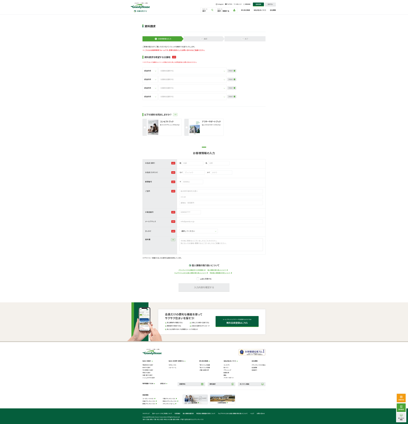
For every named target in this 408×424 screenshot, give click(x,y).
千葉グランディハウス (169, 399)
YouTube (229, 4)
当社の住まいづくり (260, 10)
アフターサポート (229, 378)
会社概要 (254, 367)
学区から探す (146, 373)
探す (205, 10)
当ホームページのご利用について (162, 413)
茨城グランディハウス (148, 401)
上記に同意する (205, 279)
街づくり (226, 367)
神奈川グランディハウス (170, 401)
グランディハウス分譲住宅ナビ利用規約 (191, 270)
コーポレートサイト (148, 399)
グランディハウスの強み (259, 365)
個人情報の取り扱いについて (217, 270)
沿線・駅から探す (147, 375)
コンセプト (227, 365)
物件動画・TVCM (147, 383)
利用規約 (177, 413)
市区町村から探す (147, 365)
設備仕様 (226, 373)
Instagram (221, 4)
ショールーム (172, 367)
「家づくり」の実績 (204, 365)
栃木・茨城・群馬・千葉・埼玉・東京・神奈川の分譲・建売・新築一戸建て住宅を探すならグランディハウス (173, 419)
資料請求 (212, 384)
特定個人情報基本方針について (220, 273)
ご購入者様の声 (204, 370)
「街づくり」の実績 (204, 367)
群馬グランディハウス (148, 404)
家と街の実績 (245, 10)
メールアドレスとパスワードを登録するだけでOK (237, 321)
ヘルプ (252, 413)
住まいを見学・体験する (176, 361)
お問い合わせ (261, 413)
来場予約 (182, 384)
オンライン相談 (244, 384)
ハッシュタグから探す (148, 378)
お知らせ (163, 383)
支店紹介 (254, 370)
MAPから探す (146, 367)
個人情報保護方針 (188, 413)
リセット (230, 71)
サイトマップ (146, 413)
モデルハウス (172, 365)
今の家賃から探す (147, 370)
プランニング (227, 370)
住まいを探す (146, 361)
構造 (225, 375)
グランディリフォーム (169, 404)
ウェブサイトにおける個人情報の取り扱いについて (190, 273)
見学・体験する (223, 10)
